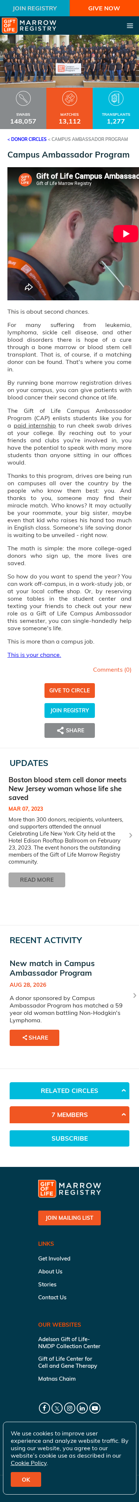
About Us (50, 1271)
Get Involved (54, 1258)
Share (38, 1037)
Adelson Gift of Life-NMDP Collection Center (69, 1343)
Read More (37, 879)
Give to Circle (69, 690)
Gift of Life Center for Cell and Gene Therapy (67, 1362)
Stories (47, 1284)
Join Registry (35, 8)
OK (26, 1479)
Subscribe (70, 1138)
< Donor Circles (27, 139)
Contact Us (52, 1297)
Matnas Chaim (57, 1378)
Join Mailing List (69, 1218)
